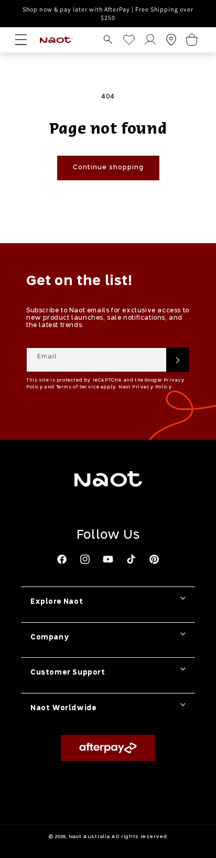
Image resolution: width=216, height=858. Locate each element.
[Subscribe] (177, 359)
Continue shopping (108, 167)
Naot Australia (89, 836)
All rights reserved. (139, 836)
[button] (108, 39)
